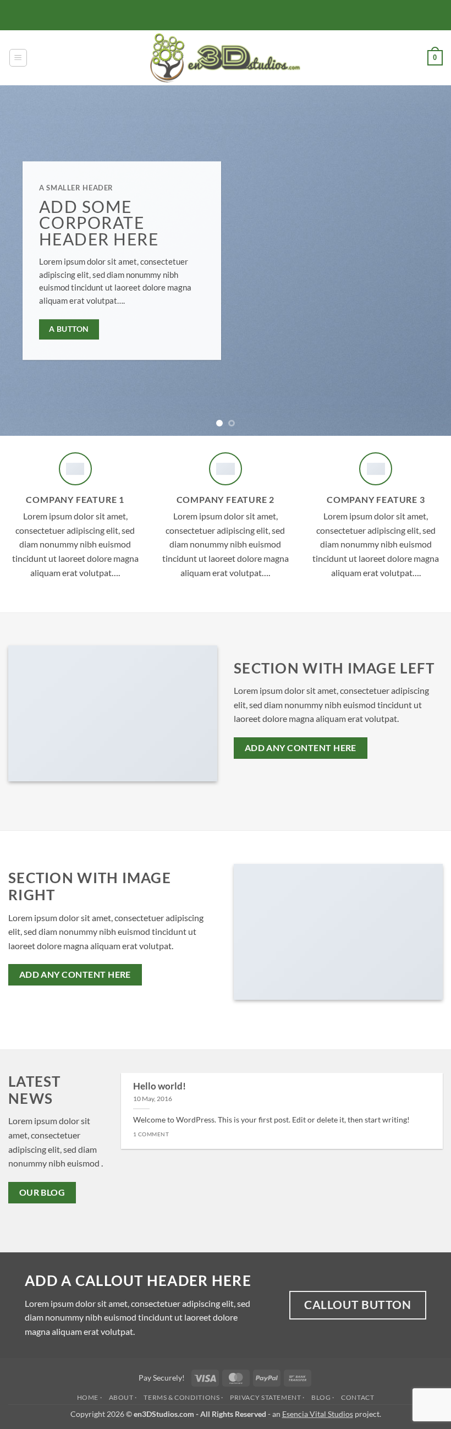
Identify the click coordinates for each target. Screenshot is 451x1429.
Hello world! (159, 1086)
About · (123, 1397)
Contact (357, 1397)
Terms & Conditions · (183, 1397)
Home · (89, 1397)
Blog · (322, 1397)
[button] (18, 58)
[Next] (428, 260)
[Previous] (23, 260)
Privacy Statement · (267, 1397)
